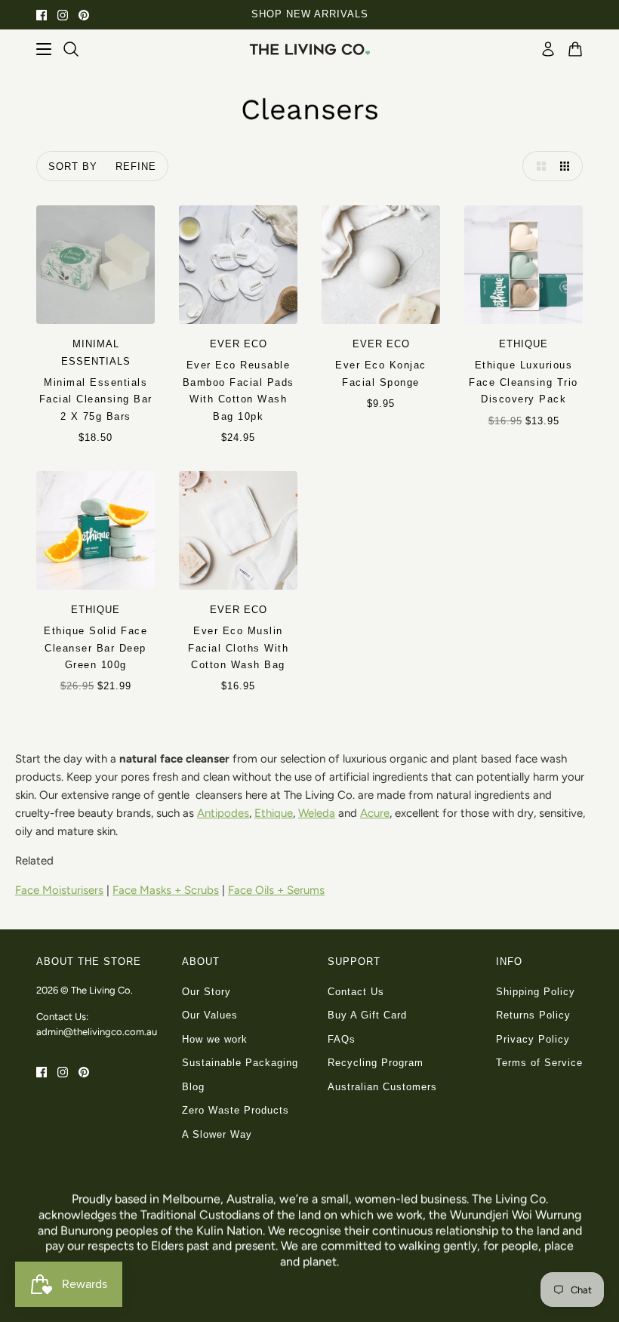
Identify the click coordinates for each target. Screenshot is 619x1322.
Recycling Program (375, 1062)
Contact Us (356, 991)
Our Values (210, 1015)
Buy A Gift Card (367, 1015)
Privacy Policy (533, 1039)
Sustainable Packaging (240, 1062)
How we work (215, 1039)
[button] (537, 166)
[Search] (71, 49)
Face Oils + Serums (276, 890)
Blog (193, 1086)
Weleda (316, 813)
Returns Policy (533, 1015)
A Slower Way (217, 1134)
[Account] (548, 49)
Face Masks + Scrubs (165, 890)
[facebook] (41, 14)
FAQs (342, 1039)
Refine (135, 166)
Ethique (273, 813)
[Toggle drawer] (43, 49)
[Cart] (575, 49)
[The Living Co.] (309, 49)
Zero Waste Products (235, 1110)
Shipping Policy (535, 991)
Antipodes (223, 813)
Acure (375, 813)
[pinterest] (83, 14)
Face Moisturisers (59, 890)
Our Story (206, 991)
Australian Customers (382, 1086)
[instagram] (62, 14)
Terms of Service (539, 1062)
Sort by (72, 166)
